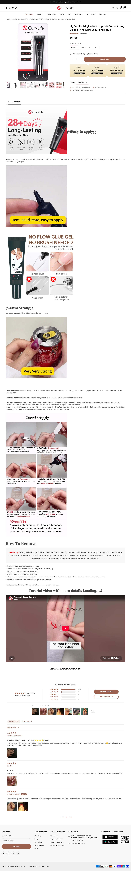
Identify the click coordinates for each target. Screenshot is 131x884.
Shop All (39, 14)
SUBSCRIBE (16, 846)
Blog (36, 839)
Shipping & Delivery (56, 842)
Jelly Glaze (29, 14)
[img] (11, 733)
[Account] (117, 8)
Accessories (91, 14)
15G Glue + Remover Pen (90, 48)
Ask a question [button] (106, 697)
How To (102, 14)
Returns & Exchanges (57, 845)
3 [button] (66, 817)
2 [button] (63, 817)
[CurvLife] (66, 7)
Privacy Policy (44, 866)
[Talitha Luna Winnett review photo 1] (12, 753)
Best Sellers (52, 14)
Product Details (14, 102)
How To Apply (39, 845)
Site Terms (33, 866)
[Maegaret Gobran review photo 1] (12, 806)
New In (62, 14)
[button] (58, 51)
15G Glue (74, 48)
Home (8, 19)
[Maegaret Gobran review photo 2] (23, 806)
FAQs (36, 848)
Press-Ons (78, 14)
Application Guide (92, 54)
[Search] (113, 8)
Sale (69, 14)
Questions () (27, 721)
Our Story (38, 836)
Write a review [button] (106, 691)
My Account (54, 836)
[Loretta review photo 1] (12, 781)
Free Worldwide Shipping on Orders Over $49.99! (65, 2)
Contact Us (38, 842)
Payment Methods (56, 839)
